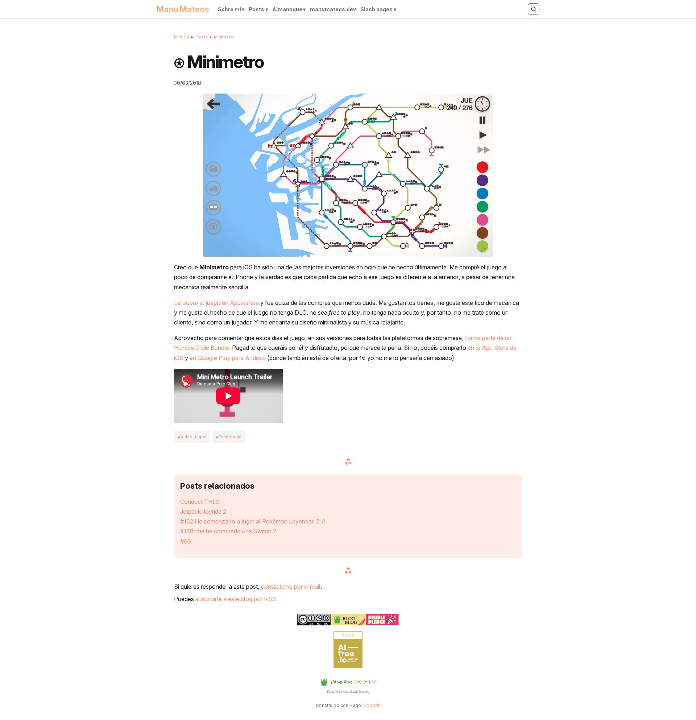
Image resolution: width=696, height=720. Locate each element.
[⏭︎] (367, 681)
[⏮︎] (358, 681)
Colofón (372, 705)
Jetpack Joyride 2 (203, 511)
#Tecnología (228, 436)
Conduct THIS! (200, 501)
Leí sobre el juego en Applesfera (216, 302)
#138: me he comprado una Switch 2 (228, 531)
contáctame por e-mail (290, 586)
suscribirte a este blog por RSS (235, 599)
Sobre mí (229, 9)
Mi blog (181, 37)
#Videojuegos (192, 436)
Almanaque (287, 9)
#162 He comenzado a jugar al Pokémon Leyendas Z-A (253, 521)
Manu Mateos (183, 9)
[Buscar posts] (533, 9)
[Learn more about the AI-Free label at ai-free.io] (348, 666)
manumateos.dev (333, 9)
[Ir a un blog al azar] (374, 681)
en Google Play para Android (228, 357)
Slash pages (376, 9)
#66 (185, 541)
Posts (256, 9)
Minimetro (224, 37)
